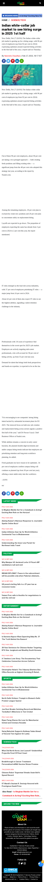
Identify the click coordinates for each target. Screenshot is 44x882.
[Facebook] (19, 863)
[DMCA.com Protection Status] (11, 870)
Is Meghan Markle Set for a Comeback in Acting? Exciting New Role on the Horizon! (20, 795)
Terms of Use (22, 877)
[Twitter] (22, 863)
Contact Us (22, 842)
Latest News (10, 501)
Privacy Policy (34, 877)
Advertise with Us (10, 879)
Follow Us (22, 860)
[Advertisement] (22, 131)
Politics (8, 554)
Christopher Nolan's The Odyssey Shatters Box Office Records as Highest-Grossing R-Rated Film (21, 672)
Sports (7, 678)
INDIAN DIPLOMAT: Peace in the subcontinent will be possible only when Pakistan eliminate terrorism (21, 575)
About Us (22, 824)
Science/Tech (10, 742)
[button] (4, 3)
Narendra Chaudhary (12, 56)
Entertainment (11, 606)
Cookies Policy (24, 879)
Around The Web (11, 804)
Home (5, 877)
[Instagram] (25, 863)
